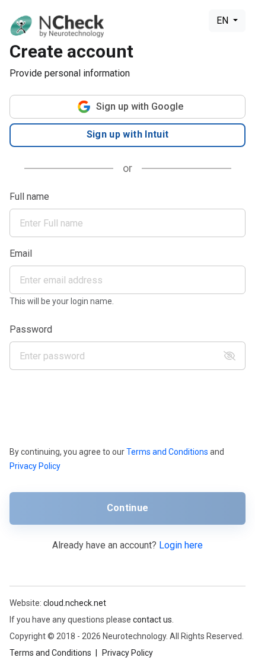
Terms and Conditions (167, 452)
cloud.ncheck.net (74, 603)
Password (30, 329)
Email (20, 253)
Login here (181, 545)
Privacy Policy (34, 466)
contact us (152, 619)
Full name (29, 196)
